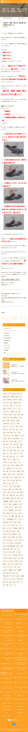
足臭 (11, 417)
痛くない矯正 (17, 543)
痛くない (9, 438)
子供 (10, 471)
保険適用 (10, 570)
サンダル (9, 459)
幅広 (22, 546)
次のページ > (23, 317)
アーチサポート (6, 411)
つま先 (22, 450)
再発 (4, 429)
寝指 (18, 423)
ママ (4, 468)
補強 (8, 420)
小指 (12, 423)
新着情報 (3, 312)
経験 (7, 585)
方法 (20, 507)
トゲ (12, 507)
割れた (18, 531)
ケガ (19, 549)
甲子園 (4, 417)
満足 (13, 525)
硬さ (20, 477)
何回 (23, 471)
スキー (16, 483)
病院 (4, 573)
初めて (11, 486)
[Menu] (25, 1)
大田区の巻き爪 (7, 340)
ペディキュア (11, 426)
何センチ (22, 456)
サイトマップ (21, 716)
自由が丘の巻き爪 (7, 338)
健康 (19, 498)
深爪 (23, 477)
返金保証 (15, 417)
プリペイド (5, 504)
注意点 (4, 480)
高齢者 (4, 549)
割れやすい (5, 534)
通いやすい (12, 543)
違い (13, 483)
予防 (21, 453)
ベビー (8, 453)
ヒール (17, 456)
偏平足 (4, 408)
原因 (19, 450)
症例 (22, 558)
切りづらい (5, 489)
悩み (18, 581)
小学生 (19, 432)
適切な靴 (16, 477)
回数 (20, 489)
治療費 (22, 576)
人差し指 (5, 438)
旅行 (20, 510)
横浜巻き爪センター (17, 402)
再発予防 (18, 471)
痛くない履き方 (20, 474)
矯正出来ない (14, 534)
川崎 (7, 495)
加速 (17, 537)
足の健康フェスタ (6, 423)
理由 (14, 486)
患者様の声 (11, 510)
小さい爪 (20, 417)
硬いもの (20, 555)
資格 (14, 573)
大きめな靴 (15, 399)
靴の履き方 (9, 399)
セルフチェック (18, 468)
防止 (4, 456)
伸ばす (14, 471)
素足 (10, 552)
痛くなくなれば (18, 501)
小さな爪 (22, 435)
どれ (7, 450)
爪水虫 (11, 405)
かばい (15, 462)
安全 (17, 495)
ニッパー (9, 555)
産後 (11, 432)
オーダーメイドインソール (9, 330)
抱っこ (16, 519)
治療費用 (19, 570)
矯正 (4, 581)
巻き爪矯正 (15, 555)
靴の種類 (12, 411)
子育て (21, 465)
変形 (11, 522)
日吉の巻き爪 (6, 333)
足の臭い (10, 414)
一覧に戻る (14, 317)
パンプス (5, 555)
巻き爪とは (17, 576)
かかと (11, 444)
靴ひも (15, 414)
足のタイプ (22, 495)
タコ (7, 402)
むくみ (8, 480)
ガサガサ (13, 474)
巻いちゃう (5, 552)
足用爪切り (17, 435)
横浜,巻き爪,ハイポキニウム (16, 393)
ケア (21, 581)
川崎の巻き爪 (6, 335)
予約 (19, 534)
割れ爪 (4, 420)
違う (19, 558)
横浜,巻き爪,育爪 (6, 396)
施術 (10, 581)
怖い (18, 453)
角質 (7, 444)
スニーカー (21, 519)
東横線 (12, 516)
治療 (19, 567)
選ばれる (5, 537)
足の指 (15, 522)
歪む (10, 534)
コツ (20, 525)
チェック (9, 525)
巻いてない (5, 483)
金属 (4, 444)
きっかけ (20, 504)
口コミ (4, 525)
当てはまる (16, 561)
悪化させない (9, 573)
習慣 (19, 414)
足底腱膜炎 (15, 504)
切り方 (4, 465)
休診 (4, 441)
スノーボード (5, 486)
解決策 (15, 450)
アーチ (15, 549)
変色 (13, 576)
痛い (7, 441)
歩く (18, 459)
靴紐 (17, 480)
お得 (12, 435)
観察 (19, 516)
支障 (20, 564)
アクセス (11, 477)
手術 (14, 453)
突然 (10, 456)
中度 (17, 429)
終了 (14, 456)
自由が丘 (8, 513)
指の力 (13, 552)
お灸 (19, 405)
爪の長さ (20, 399)
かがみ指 (9, 408)
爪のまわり (5, 558)
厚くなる (13, 531)
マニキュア (5, 510)
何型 (4, 498)
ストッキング (13, 513)
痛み (7, 581)
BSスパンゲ (5, 426)
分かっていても (11, 564)
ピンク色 (19, 513)
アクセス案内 (6, 347)
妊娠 (8, 432)
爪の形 (4, 561)
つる (4, 540)
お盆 (4, 402)
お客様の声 (6, 350)
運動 (18, 447)
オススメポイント (10, 540)
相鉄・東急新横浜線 (11, 546)
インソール (14, 408)
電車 (7, 477)
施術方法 (8, 498)
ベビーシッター (9, 528)
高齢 (11, 561)
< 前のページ (5, 317)
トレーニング (5, 405)
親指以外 (18, 486)
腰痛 (12, 498)
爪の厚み (18, 420)
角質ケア (16, 507)
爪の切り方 (5, 414)
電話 (6, 507)
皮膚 (8, 549)
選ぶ (4, 531)
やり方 (8, 465)
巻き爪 (21, 579)
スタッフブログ (7, 345)
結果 (7, 471)
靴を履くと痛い (6, 522)
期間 (16, 516)
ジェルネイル (5, 579)
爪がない (5, 492)
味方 (15, 567)
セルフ (4, 543)
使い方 (15, 570)
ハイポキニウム (12, 579)
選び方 (11, 450)
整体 (4, 450)
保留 (5, 352)
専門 (15, 441)
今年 (13, 489)
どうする (11, 441)
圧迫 (14, 492)
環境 (8, 417)
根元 (11, 453)
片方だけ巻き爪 (20, 492)
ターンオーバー (10, 567)
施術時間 (15, 528)
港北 (4, 495)
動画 (22, 414)
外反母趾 (17, 465)
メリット (19, 408)
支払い (10, 504)
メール (22, 438)
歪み (11, 462)
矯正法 (10, 558)
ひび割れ (13, 459)
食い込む (13, 480)
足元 (15, 498)
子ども (15, 432)
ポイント (21, 561)
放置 (11, 549)
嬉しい (9, 537)
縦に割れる (9, 468)
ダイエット (21, 540)
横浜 (18, 579)
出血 (19, 411)
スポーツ (13, 447)
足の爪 (12, 465)
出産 (10, 483)
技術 (4, 585)
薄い (7, 429)
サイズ (21, 429)
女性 (10, 585)
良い (8, 561)
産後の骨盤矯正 (10, 519)
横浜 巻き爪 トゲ (7, 576)
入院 (10, 447)
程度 (14, 429)
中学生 (17, 426)
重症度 (13, 537)
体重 (4, 453)
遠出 (4, 513)
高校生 (21, 426)
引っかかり (5, 516)
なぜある (14, 558)
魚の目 (11, 402)
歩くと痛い (5, 393)
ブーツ (19, 462)
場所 (4, 528)
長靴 (4, 477)
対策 (7, 456)
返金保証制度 (5, 501)
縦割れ (4, 459)
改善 (10, 489)
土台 (22, 498)
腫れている (9, 531)
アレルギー (20, 441)
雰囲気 (16, 489)
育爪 (20, 396)
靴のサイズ (12, 501)
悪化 (4, 471)
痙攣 (20, 537)
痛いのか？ (5, 570)
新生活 (19, 522)
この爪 (4, 567)
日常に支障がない (16, 438)
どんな (16, 540)
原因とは (5, 564)
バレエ (14, 585)
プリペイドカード (6, 435)
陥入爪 (14, 581)
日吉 (16, 411)
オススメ (18, 546)
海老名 (4, 546)
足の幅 (9, 474)
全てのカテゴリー (7, 328)
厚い (20, 480)
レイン (4, 519)
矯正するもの (12, 495)
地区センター (16, 444)
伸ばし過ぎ (13, 420)
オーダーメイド (6, 462)
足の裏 (16, 564)
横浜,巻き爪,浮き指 (14, 396)
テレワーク (5, 447)
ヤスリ (16, 525)
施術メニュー (21, 528)
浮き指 (4, 399)
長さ (13, 468)
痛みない (5, 474)
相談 (21, 444)
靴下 (9, 492)
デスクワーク (18, 552)
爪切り (4, 432)
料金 (10, 429)
